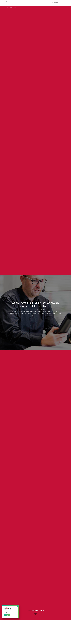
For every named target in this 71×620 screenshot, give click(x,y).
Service (11, 7)
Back (7, 7)
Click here (6, 615)
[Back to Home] (10, 2)
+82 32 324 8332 (54, 2)
